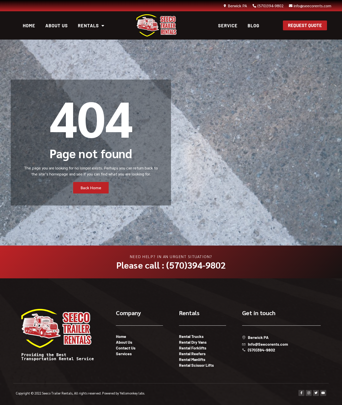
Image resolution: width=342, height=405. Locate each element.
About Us (56, 25)
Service (228, 25)
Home (29, 25)
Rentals (88, 25)
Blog (253, 25)
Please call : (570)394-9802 (171, 265)
